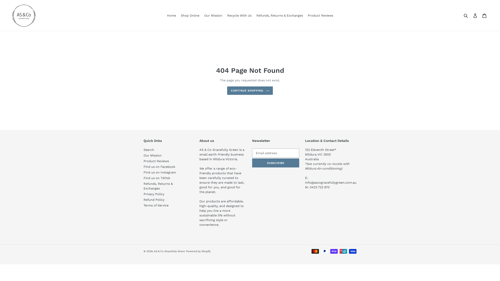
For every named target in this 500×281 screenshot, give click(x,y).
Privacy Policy (154, 194)
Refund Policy (154, 200)
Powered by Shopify (198, 251)
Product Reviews (156, 161)
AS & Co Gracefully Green (169, 251)
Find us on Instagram (160, 172)
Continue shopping (247, 90)
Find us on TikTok (157, 178)
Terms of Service (156, 205)
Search (149, 150)
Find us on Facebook (159, 167)
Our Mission (153, 155)
